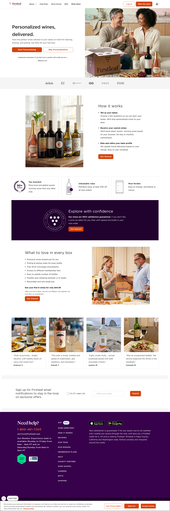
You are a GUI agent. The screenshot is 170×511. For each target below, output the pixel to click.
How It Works (65, 433)
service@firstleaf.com (28, 434)
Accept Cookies (148, 506)
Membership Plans (67, 452)
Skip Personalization (58, 50)
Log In (129, 4)
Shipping (62, 481)
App (63, 423)
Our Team (63, 442)
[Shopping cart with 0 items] (157, 4)
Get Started (105, 156)
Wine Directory (66, 428)
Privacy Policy (28, 508)
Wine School (65, 466)
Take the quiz (144, 4)
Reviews (62, 438)
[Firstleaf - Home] (15, 4)
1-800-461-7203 (29, 429)
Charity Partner (67, 461)
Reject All (131, 506)
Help (60, 457)
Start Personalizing (27, 50)
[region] (85, 506)
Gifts (60, 476)
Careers (62, 471)
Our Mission (64, 447)
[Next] (156, 320)
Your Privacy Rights (113, 506)
